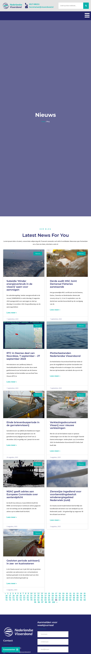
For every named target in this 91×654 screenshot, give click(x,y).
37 (45, 595)
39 (53, 595)
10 (31, 593)
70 (81, 598)
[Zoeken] (86, 6)
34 (35, 595)
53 (21, 598)
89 (67, 600)
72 (6, 600)
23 (77, 593)
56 (31, 598)
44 (70, 595)
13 (42, 593)
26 (6, 595)
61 (49, 598)
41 (60, 595)
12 (38, 593)
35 (38, 595)
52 (17, 598)
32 (28, 595)
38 (49, 595)
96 (39, 602)
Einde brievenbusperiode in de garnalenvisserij (23, 424)
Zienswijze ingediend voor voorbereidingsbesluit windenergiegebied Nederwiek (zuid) (65, 496)
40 (56, 595)
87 (60, 600)
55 (28, 598)
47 (81, 595)
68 (74, 598)
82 (42, 600)
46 (77, 595)
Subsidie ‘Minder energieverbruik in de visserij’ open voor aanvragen (19, 285)
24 (81, 593)
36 (42, 595)
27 (10, 595)
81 (38, 600)
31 (24, 595)
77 (24, 600)
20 (67, 593)
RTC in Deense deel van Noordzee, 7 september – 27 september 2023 (23, 356)
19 (63, 593)
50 (10, 598)
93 (81, 600)
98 (46, 602)
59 (42, 598)
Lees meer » (12, 312)
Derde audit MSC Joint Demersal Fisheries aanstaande (63, 284)
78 (28, 600)
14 (45, 593)
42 (63, 595)
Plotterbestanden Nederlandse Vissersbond (65, 354)
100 (53, 602)
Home (43, 121)
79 (31, 600)
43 (67, 595)
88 (63, 600)
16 (53, 593)
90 (70, 600)
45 (74, 595)
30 (21, 595)
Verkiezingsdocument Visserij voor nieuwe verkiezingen (63, 425)
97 (42, 602)
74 (14, 600)
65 (63, 598)
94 (85, 600)
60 (45, 598)
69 (77, 598)
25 (85, 593)
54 (24, 598)
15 (49, 593)
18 (60, 593)
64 (60, 598)
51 (14, 598)
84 (49, 600)
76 (21, 600)
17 (56, 593)
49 (6, 598)
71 (85, 598)
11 (35, 593)
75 (17, 600)
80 (35, 600)
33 (31, 595)
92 (77, 600)
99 (49, 602)
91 (74, 600)
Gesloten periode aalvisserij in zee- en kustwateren (23, 562)
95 (35, 602)
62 (53, 598)
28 (14, 595)
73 (10, 600)
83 (45, 600)
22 (74, 593)
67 (70, 598)
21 (70, 593)
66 (67, 598)
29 (17, 595)
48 (85, 595)
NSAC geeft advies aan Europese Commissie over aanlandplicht (22, 494)
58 (38, 598)
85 (53, 600)
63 (56, 598)
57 (35, 598)
